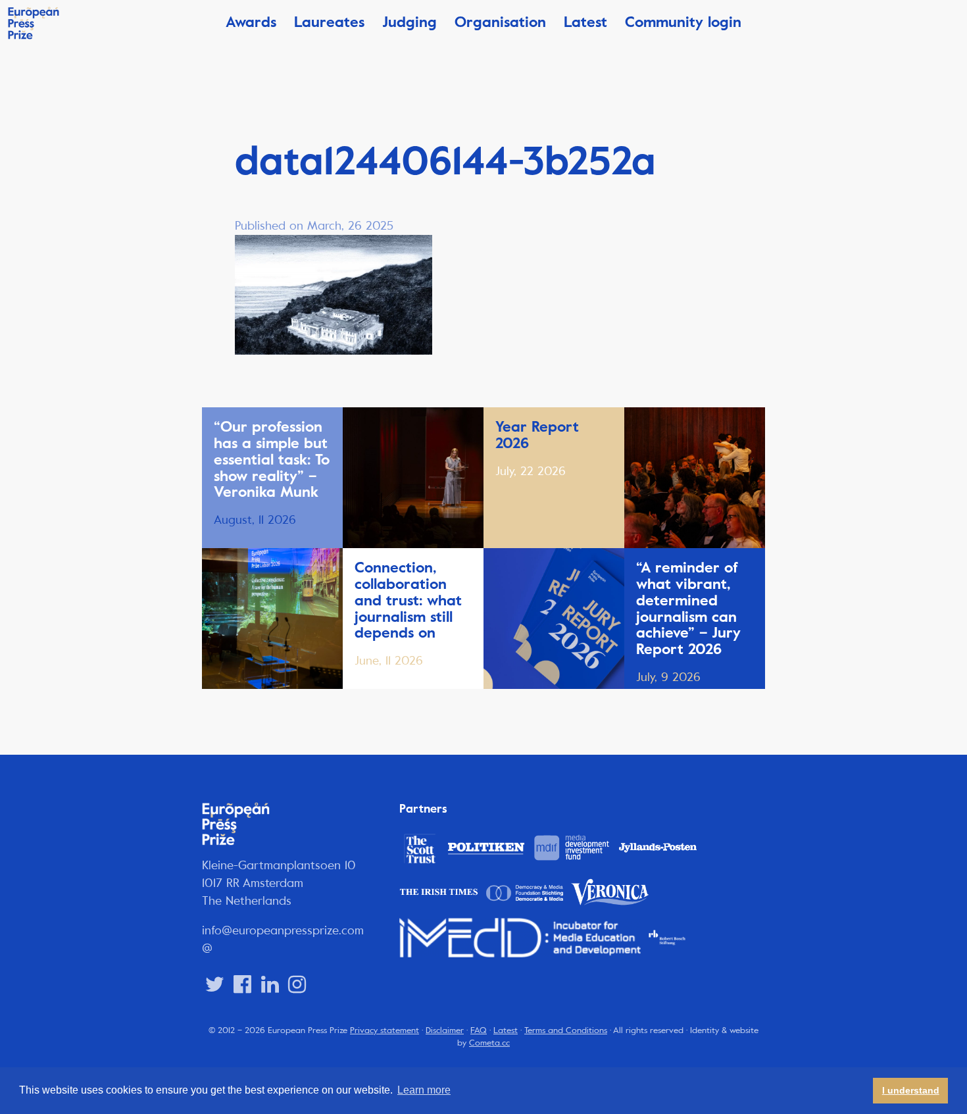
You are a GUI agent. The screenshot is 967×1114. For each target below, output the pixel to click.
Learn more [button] (424, 1090)
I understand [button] (910, 1090)
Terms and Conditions (565, 1030)
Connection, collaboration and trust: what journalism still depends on (408, 600)
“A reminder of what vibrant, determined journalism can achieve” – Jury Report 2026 (688, 608)
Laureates (329, 22)
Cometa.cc (489, 1043)
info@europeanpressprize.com (283, 930)
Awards (251, 22)
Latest (585, 22)
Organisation (500, 22)
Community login (683, 22)
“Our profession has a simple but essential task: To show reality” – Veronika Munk (272, 459)
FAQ (478, 1030)
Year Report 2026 (537, 434)
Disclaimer (445, 1030)
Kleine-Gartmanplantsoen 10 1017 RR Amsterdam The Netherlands (279, 883)
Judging (409, 22)
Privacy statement (384, 1030)
